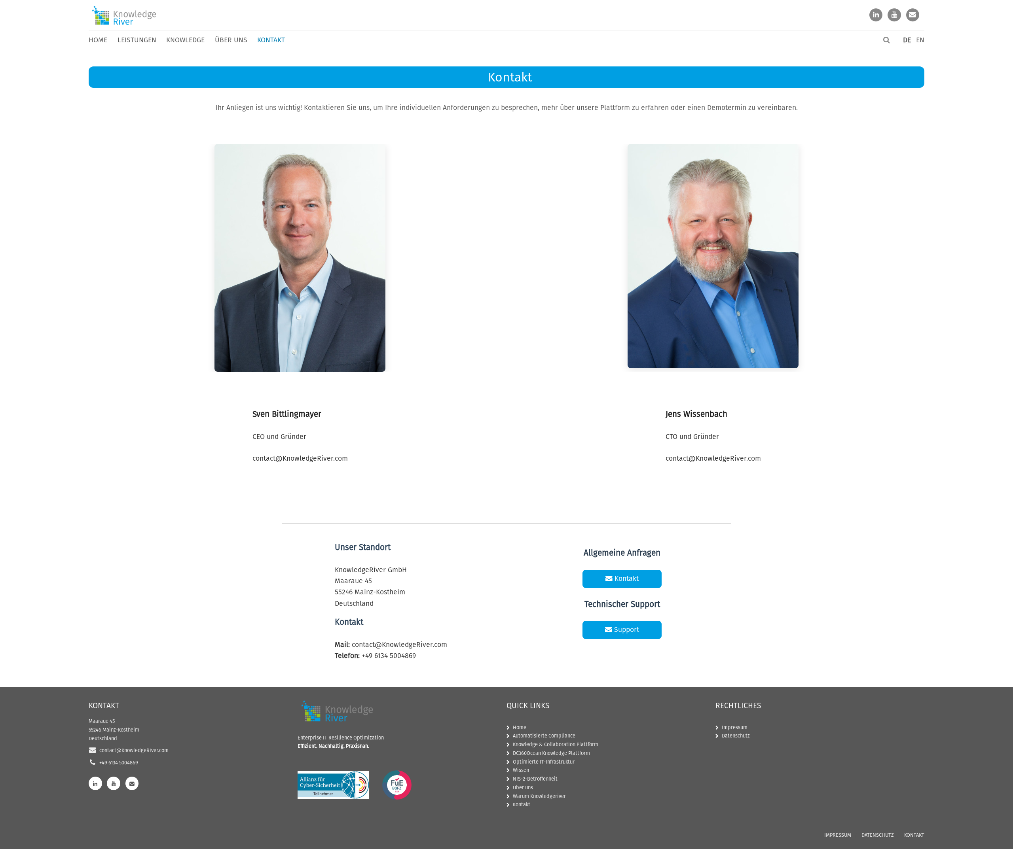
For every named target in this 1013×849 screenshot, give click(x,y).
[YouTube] (894, 15)
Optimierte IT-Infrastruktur (544, 762)
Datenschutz (736, 736)
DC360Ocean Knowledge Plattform (551, 753)
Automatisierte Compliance (544, 736)
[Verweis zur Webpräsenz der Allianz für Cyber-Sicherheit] (333, 785)
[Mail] (913, 15)
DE (907, 40)
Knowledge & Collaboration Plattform (555, 744)
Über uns (231, 40)
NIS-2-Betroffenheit (535, 779)
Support (625, 630)
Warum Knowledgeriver (539, 796)
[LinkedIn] (876, 15)
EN (920, 40)
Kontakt (271, 40)
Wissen (521, 770)
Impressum (734, 727)
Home (98, 40)
